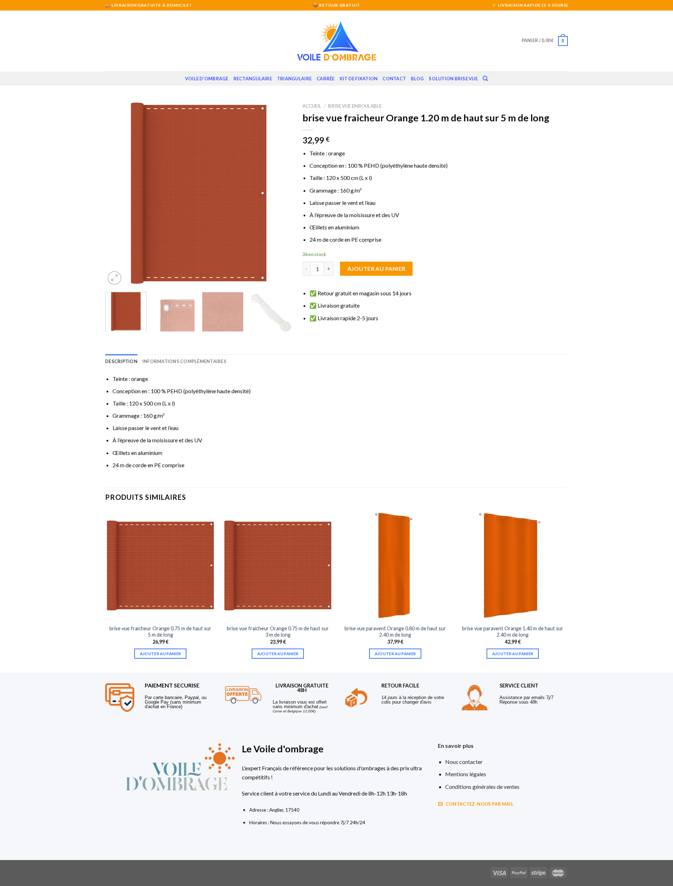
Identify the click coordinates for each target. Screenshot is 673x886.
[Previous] (117, 193)
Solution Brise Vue (453, 78)
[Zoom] (114, 278)
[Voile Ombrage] (336, 41)
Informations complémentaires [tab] (184, 361)
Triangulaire (294, 78)
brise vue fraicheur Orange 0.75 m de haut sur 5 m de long (160, 631)
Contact (394, 78)
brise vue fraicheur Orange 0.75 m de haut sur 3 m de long (278, 631)
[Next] (279, 193)
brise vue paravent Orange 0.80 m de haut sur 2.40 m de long (395, 631)
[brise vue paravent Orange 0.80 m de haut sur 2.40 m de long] (395, 565)
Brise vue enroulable (355, 106)
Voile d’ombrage (207, 78)
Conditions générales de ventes (482, 786)
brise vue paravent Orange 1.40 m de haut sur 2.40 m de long (512, 631)
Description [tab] (121, 361)
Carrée (326, 78)
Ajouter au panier (376, 268)
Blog (417, 78)
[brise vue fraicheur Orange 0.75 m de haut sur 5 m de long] (160, 565)
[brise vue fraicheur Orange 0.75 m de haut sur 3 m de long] (278, 565)
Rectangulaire (252, 78)
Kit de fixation (359, 78)
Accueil (311, 106)
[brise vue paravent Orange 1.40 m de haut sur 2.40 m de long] (512, 565)
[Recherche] (485, 78)
